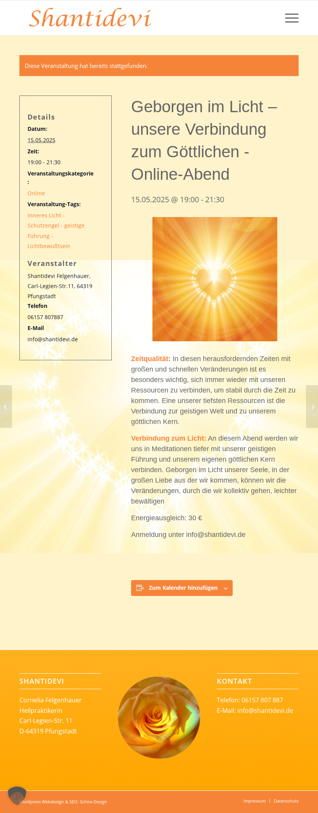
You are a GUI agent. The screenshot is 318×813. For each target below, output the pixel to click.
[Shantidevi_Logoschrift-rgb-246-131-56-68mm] (89, 17)
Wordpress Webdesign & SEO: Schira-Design (63, 801)
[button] (17, 796)
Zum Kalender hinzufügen (183, 587)
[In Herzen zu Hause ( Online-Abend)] (312, 406)
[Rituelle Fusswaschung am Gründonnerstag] (6, 406)
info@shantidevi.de (265, 710)
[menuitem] (288, 17)
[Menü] (288, 17)
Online (36, 193)
